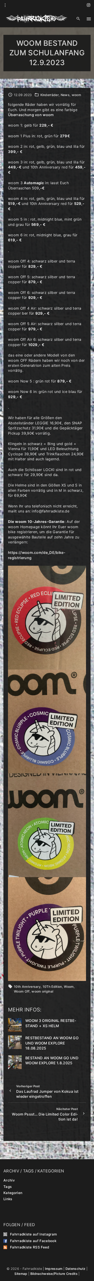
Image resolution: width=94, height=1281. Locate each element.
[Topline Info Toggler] (5, 5)
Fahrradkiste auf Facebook (33, 1241)
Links (7, 1199)
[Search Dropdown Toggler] (78, 18)
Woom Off (22, 991)
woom (76, 95)
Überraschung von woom (31, 114)
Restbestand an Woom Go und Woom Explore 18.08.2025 (51, 1043)
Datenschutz (75, 1269)
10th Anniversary (27, 986)
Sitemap (20, 1274)
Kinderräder (49, 95)
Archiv (9, 1180)
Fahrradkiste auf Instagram (33, 1234)
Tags (7, 1186)
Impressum (54, 1269)
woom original (42, 991)
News (65, 95)
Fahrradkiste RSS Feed (29, 1247)
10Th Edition (52, 986)
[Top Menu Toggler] (89, 19)
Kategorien (12, 1192)
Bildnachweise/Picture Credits (54, 1274)
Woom (68, 986)
